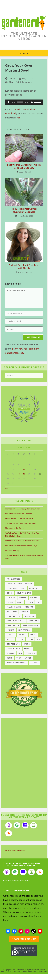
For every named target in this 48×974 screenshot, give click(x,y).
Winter (28, 658)
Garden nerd (13, 625)
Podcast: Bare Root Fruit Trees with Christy (24, 267)
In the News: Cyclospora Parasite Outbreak (22, 541)
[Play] (8, 102)
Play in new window (25, 109)
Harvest (10, 630)
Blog (11, 82)
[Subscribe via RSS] (8, 833)
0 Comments (26, 82)
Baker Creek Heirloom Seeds (19, 584)
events (30, 602)
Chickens (11, 598)
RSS (18, 117)
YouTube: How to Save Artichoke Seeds (20, 523)
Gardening (34, 621)
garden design (13, 616)
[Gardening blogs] (24, 692)
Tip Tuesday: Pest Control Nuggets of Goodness (24, 210)
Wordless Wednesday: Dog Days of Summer (22, 509)
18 (19, 474)
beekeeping (12, 588)
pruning (22, 635)
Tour (18, 658)
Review (20, 639)
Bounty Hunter (24, 593)
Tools (9, 658)
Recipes (10, 639)
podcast (11, 635)
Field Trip (29, 607)
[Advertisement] (23, 763)
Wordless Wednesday (17, 662)
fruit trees (12, 611)
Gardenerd (30, 616)
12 (24, 469)
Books (10, 593)
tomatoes (30, 653)
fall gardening (14, 607)
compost (34, 598)
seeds (30, 639)
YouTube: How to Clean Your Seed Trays (21, 545)
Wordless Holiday (12, 550)
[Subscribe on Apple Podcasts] (8, 825)
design (10, 602)
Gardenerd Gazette (16, 621)
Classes (22, 598)
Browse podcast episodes (15, 850)
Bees (23, 588)
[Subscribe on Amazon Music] (25, 825)
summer (10, 653)
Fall (39, 602)
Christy (12, 78)
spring (27, 644)
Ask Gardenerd (14, 579)
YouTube (35, 662)
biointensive (35, 588)
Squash (27, 649)
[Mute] (32, 102)
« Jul (6, 488)
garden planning (31, 625)
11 (19, 469)
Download (10, 113)
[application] (24, 102)
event (19, 602)
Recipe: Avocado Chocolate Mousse (19, 518)
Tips (20, 653)
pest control (24, 630)
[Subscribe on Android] (33, 825)
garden (24, 611)
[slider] (37, 102)
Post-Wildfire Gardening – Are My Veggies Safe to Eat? (24, 166)
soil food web (13, 644)
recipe (33, 635)
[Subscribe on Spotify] (16, 825)
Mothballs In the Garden (15, 528)
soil (39, 639)
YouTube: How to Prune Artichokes (19, 513)
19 (24, 474)
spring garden (13, 649)
